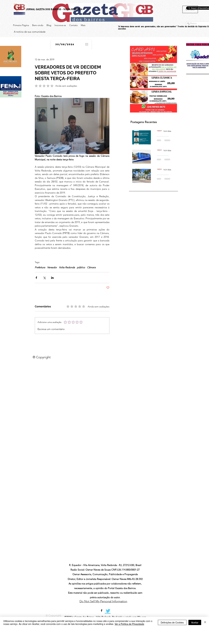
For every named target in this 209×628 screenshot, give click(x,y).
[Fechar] (205, 622)
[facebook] (101, 610)
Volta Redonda (67, 267)
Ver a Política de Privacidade (129, 624)
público (81, 267)
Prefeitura (40, 267)
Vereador (52, 267)
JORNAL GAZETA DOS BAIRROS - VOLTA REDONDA (54, 9)
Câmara (91, 267)
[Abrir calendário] (86, 44)
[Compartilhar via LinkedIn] (52, 277)
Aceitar (194, 622)
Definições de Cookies (172, 622)
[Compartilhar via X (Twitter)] (44, 277)
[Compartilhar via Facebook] (36, 277)
